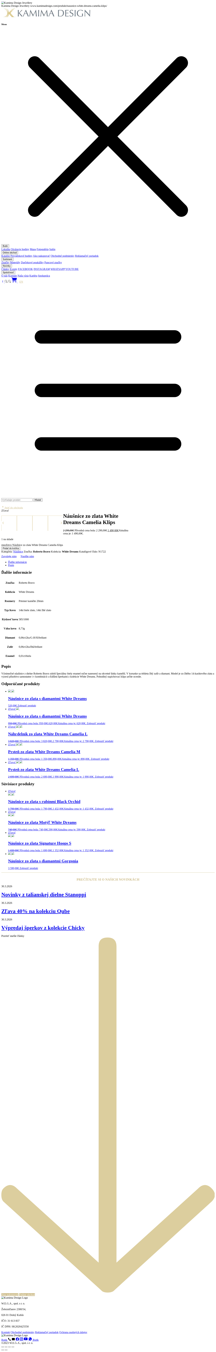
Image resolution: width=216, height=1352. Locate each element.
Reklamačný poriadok (87, 255)
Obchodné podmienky (62, 255)
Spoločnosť (8, 272)
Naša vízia (23, 275)
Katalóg (5, 255)
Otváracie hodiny (20, 249)
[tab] (111, 562)
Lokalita (5, 249)
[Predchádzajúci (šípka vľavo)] (2, 1349)
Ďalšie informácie (17, 562)
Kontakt (12, 275)
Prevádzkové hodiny (21, 255)
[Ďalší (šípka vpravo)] (6, 1349)
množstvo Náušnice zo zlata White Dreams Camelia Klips (32, 545)
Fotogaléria (43, 249)
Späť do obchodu (13, 507)
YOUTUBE (72, 269)
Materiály (15, 262)
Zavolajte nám (9, 556)
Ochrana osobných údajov (73, 1332)
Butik (5, 246)
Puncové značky (53, 262)
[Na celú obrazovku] (6, 1346)
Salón (52, 249)
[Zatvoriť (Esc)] (12, 1346)
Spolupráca (44, 275)
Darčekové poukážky (32, 262)
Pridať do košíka (11, 548)
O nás (4, 275)
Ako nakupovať (41, 255)
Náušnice (18, 551)
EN (21, 281)
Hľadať (38, 500)
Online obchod (10, 252)
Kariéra (33, 275)
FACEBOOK (25, 269)
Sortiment (7, 259)
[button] (3, 523)
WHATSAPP (57, 269)
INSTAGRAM (42, 269)
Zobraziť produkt (27, 705)
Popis (11, 565)
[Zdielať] (9, 1346)
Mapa (33, 249)
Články (5, 269)
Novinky (7, 266)
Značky (5, 262)
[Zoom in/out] (2, 1346)
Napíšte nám (27, 556)
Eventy (13, 269)
